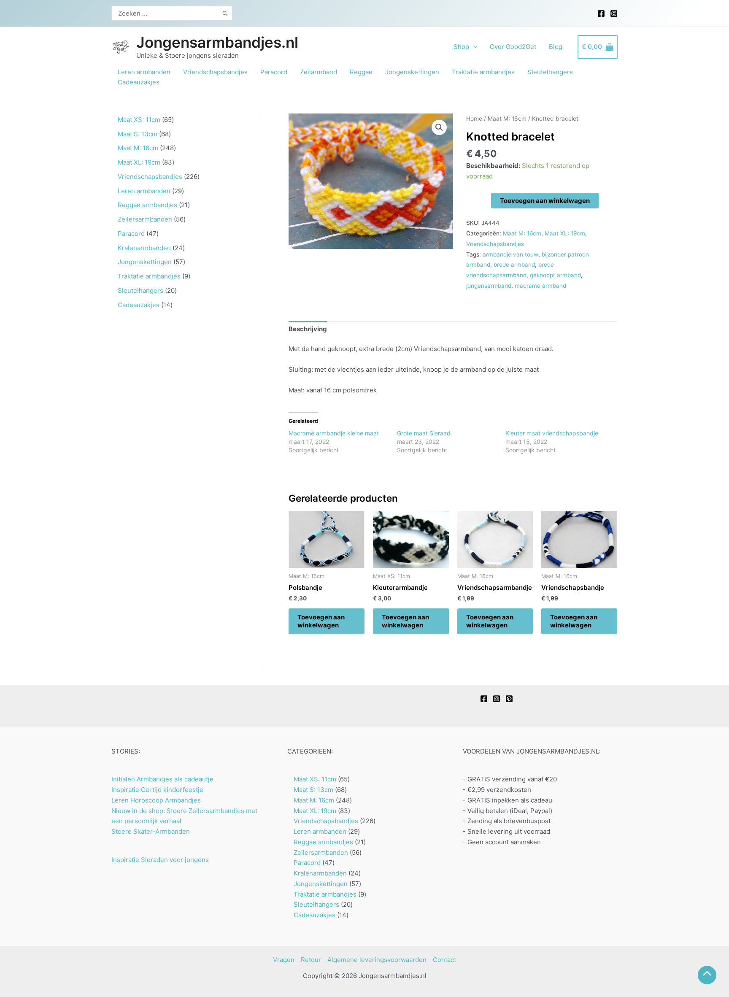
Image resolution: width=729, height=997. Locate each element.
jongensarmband (488, 285)
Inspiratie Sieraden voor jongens (160, 860)
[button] (439, 127)
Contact (444, 960)
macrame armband (540, 285)
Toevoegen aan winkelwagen (545, 201)
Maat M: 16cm (507, 118)
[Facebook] (601, 13)
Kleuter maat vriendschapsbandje (551, 433)
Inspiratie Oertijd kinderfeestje (157, 790)
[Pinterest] (509, 698)
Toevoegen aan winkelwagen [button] (321, 621)
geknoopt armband (555, 275)
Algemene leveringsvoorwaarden (377, 960)
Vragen (283, 960)
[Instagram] (614, 13)
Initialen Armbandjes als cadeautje (162, 779)
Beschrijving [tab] (308, 329)
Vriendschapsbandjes (495, 243)
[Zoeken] (225, 13)
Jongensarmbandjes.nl (217, 42)
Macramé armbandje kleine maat (334, 433)
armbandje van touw (510, 254)
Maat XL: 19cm (565, 233)
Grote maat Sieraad (424, 433)
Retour (311, 960)
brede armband (514, 264)
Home (474, 118)
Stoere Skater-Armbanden (150, 831)
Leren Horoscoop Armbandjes (156, 800)
